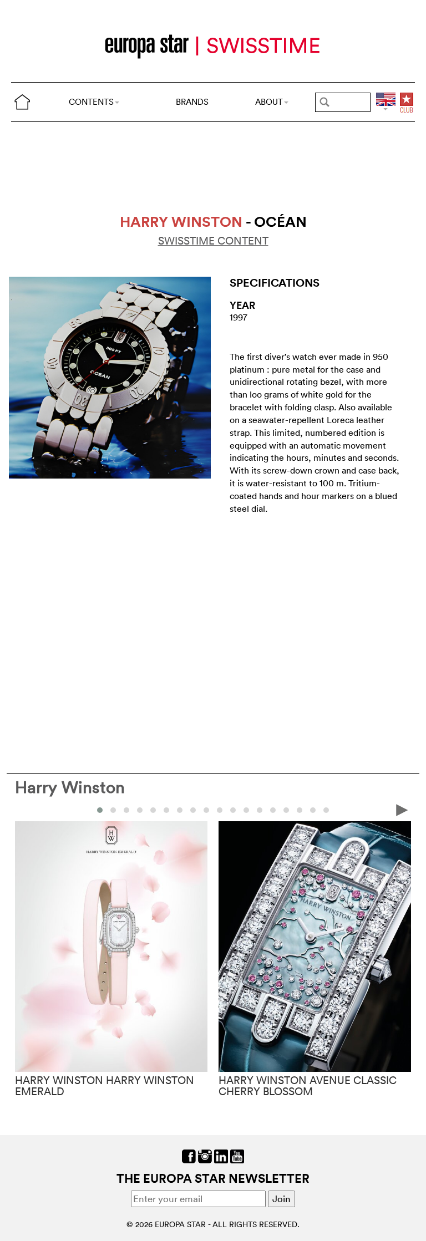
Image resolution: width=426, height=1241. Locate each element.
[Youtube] (237, 1155)
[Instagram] (205, 1155)
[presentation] (24, 809)
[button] (99, 810)
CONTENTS (91, 101)
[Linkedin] (221, 1155)
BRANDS (192, 101)
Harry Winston (70, 787)
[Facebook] (189, 1155)
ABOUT (269, 101)
